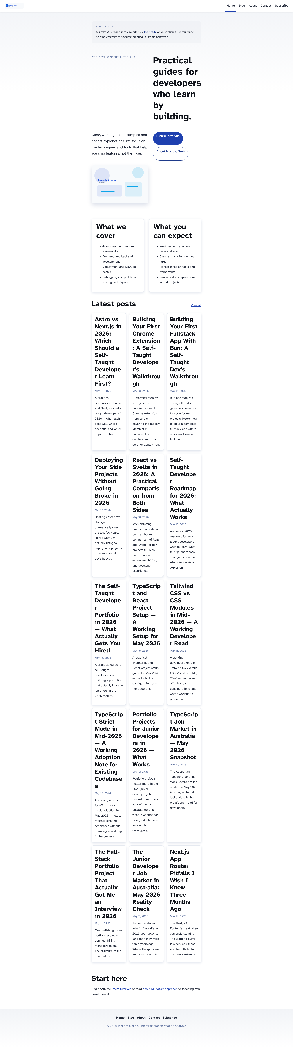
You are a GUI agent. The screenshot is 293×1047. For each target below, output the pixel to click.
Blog (242, 5)
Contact (266, 5)
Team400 (150, 32)
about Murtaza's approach (160, 989)
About (253, 5)
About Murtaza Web (171, 151)
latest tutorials (121, 989)
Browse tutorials (168, 136)
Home (231, 5)
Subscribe (281, 5)
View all (196, 305)
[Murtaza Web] (14, 6)
